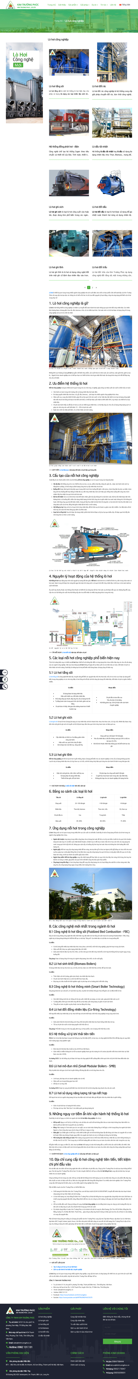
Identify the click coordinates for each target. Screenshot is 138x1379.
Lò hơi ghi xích (56, 206)
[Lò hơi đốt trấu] (112, 243)
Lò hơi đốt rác (99, 86)
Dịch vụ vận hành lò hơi (79, 1328)
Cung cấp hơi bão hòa (78, 1316)
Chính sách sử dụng (78, 1364)
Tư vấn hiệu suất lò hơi (79, 1324)
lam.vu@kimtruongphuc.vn (119, 1365)
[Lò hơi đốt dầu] (112, 183)
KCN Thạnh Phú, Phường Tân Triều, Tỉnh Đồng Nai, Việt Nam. (20, 1335)
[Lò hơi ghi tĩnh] (69, 243)
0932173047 (119, 1368)
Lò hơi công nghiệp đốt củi (71, 1154)
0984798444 (118, 1361)
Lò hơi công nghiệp (45, 1316)
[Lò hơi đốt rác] (112, 62)
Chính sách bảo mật (78, 1361)
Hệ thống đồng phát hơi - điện (64, 146)
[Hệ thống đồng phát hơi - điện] (69, 123)
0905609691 (120, 1372)
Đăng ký (117, 1341)
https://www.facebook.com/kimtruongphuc (73, 1295)
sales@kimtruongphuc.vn (22, 1342)
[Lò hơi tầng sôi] (69, 62)
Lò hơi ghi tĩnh (56, 267)
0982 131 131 (25, 1347)
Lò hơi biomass (43, 1328)
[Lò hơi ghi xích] (69, 183)
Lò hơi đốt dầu (99, 206)
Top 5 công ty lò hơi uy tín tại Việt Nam (65, 1267)
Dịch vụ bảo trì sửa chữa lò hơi (81, 1331)
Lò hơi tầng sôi (56, 86)
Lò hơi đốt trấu (99, 267)
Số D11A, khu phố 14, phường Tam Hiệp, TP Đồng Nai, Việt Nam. (20, 1325)
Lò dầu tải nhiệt (100, 146)
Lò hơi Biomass (64, 470)
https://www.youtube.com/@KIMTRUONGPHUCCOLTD (75, 1297)
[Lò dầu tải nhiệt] (112, 123)
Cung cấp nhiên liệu (78, 1320)
